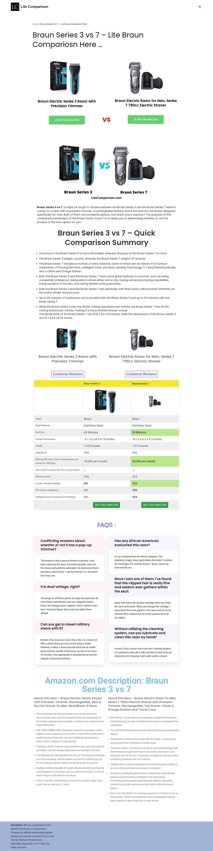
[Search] (200, 7)
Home (35, 24)
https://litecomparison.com (24, 843)
